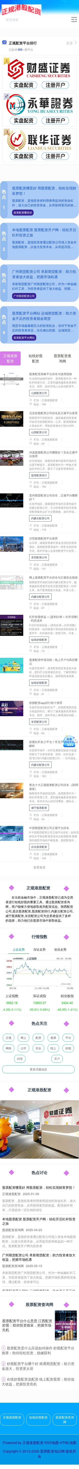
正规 (8, 1038)
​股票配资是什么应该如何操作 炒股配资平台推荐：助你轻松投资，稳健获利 (38, 1350)
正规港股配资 (12, 1417)
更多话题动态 (38, 1069)
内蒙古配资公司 (40, 518)
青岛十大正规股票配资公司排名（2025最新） (53, 787)
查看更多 (39, 867)
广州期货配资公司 (24, 296)
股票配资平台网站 (24, 337)
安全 (38, 1048)
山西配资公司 (39, 393)
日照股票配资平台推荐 (43, 538)
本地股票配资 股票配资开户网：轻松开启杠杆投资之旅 (38, 1221)
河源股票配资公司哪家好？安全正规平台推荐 (53, 454)
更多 (69, 42)
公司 (23, 1048)
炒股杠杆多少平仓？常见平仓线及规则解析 (53, 744)
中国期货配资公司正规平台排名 (49, 828)
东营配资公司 (39, 557)
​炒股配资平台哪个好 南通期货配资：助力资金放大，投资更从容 (38, 1366)
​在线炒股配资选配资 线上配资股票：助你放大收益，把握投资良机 (38, 1382)
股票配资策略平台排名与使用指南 (50, 374)
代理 (20, 1059)
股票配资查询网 (65, 1419)
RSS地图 (51, 1442)
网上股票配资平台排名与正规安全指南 (53, 577)
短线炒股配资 (39, 639)
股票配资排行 (39, 475)
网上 (23, 1038)
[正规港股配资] (21, 9)
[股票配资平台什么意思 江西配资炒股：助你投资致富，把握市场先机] (66, 1325)
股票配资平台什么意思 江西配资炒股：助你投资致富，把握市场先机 (27, 1325)
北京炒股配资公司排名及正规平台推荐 (53, 413)
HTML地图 (68, 1442)
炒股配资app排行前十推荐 (45, 703)
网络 (8, 1048)
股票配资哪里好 (23, 212)
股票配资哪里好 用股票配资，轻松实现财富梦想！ (38, 1187)
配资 (38, 1038)
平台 (68, 1038)
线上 (53, 1048)
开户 (57, 1059)
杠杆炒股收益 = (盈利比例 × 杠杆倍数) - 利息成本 (53, 618)
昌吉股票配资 (39, 847)
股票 (53, 1038)
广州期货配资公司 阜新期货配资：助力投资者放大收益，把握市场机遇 (44, 274)
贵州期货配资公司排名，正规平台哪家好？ (53, 497)
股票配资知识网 (52, 1451)
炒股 (68, 1048)
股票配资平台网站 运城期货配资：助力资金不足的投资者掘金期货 (44, 316)
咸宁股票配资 (39, 807)
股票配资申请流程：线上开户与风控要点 (53, 661)
